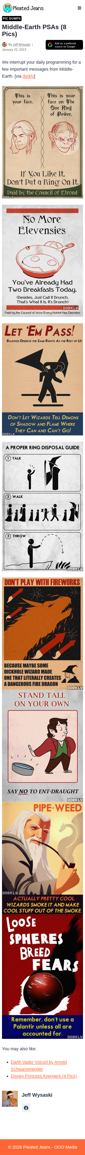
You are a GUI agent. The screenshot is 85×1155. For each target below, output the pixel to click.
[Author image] (4, 44)
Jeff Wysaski (21, 44)
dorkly (28, 76)
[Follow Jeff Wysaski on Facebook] (26, 1108)
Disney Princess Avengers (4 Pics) (44, 1076)
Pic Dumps (12, 18)
